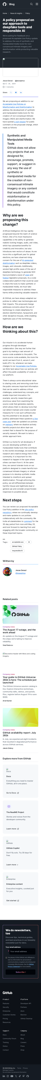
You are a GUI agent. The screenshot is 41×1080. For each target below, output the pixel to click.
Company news (9, 627)
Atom (22, 1011)
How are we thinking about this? (20, 329)
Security (6, 1007)
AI (29, 542)
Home (5, 13)
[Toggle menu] (37, 4)
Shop (22, 1050)
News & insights (16, 13)
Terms (19, 1068)
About (22, 1035)
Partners (23, 1007)
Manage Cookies (8, 1070)
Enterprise (6, 1011)
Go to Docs (11, 793)
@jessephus (20, 81)
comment (28, 521)
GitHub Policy (17, 546)
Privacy (25, 1068)
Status (5, 1046)
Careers (23, 1042)
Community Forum (9, 1038)
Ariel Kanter (7, 701)
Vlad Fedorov (8, 645)
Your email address (13, 947)
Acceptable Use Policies (26, 366)
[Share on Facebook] (16, 92)
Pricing (5, 1018)
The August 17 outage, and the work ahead (19, 631)
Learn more (11, 829)
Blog (12, 4)
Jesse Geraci (8, 81)
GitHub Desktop (26, 1018)
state (27, 275)
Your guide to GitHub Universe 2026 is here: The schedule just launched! (20, 680)
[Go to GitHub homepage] (7, 993)
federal (6, 278)
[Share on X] (11, 92)
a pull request (20, 122)
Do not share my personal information (14, 1072)
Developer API (25, 1003)
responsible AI (17, 551)
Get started (11, 900)
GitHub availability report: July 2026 (19, 734)
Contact (6, 1050)
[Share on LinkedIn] (21, 92)
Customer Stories (9, 1015)
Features (6, 1003)
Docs (4, 1035)
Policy (28, 13)
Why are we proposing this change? (15, 220)
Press (22, 1046)
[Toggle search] (31, 4)
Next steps (12, 500)
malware (9, 424)
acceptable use (17, 542)
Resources (6, 1022)
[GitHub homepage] (4, 4)
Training (6, 1042)
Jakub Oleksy (8, 748)
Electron (23, 1015)
